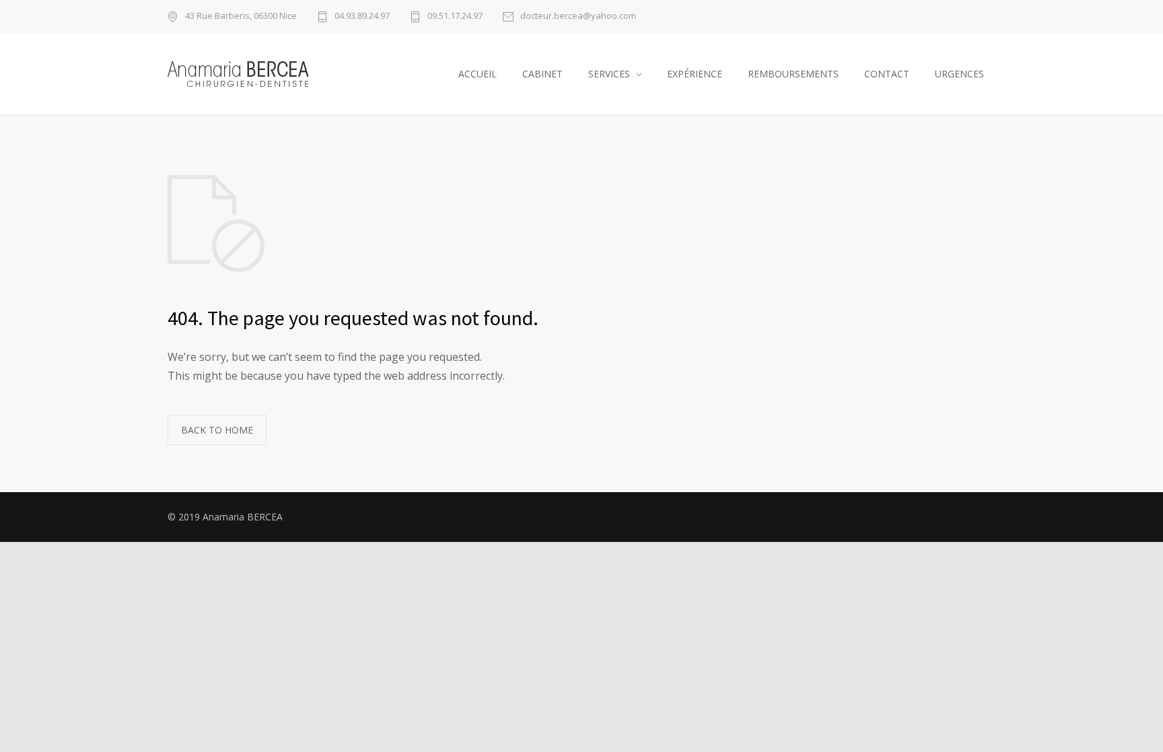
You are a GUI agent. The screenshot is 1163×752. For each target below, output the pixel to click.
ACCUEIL (477, 73)
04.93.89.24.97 (362, 16)
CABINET (542, 73)
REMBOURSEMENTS (793, 73)
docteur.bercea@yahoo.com (578, 16)
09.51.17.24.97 (455, 16)
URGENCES (959, 73)
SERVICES (609, 73)
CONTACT (886, 73)
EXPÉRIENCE (694, 73)
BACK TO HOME (217, 429)
